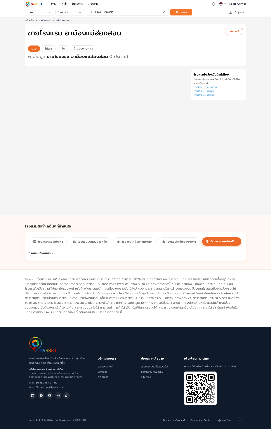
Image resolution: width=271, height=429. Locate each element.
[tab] (48, 241)
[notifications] (213, 3)
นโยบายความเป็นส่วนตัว (154, 367)
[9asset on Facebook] (41, 395)
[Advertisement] (218, 161)
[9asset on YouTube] (49, 395)
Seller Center (237, 3)
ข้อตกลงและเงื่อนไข (152, 372)
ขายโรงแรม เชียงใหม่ (205, 87)
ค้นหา (183, 12)
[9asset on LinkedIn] (32, 395)
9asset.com (65, 420)
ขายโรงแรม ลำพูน (204, 91)
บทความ (93, 4)
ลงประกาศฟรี (105, 367)
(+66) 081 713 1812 (46, 382)
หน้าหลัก (29, 20)
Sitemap (146, 377)
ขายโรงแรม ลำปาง (204, 95)
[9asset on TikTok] (66, 395)
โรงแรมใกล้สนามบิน (42, 253)
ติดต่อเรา (103, 377)
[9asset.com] (43, 351)
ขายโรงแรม (45, 20)
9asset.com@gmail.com (50, 387)
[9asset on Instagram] (58, 395)
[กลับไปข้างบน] (238, 420)
